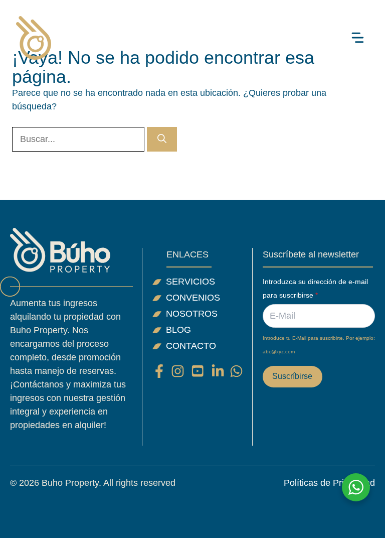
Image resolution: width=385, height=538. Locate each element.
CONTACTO (191, 346)
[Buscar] (162, 139)
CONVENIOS (193, 298)
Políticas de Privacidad (329, 483)
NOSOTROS (192, 314)
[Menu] (357, 38)
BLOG (178, 330)
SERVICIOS (190, 282)
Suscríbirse (292, 376)
